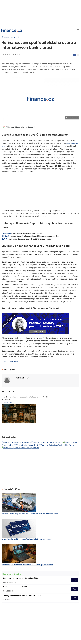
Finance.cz (5, 37)
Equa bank (6, 233)
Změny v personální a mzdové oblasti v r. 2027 (22, 596)
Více (74, 580)
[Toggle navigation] (78, 30)
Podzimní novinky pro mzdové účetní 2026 (21, 578)
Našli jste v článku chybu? (10, 361)
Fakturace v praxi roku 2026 (15, 587)
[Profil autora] (7, 380)
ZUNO (4, 239)
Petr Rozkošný (6, 55)
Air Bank (5, 236)
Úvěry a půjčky (16, 37)
